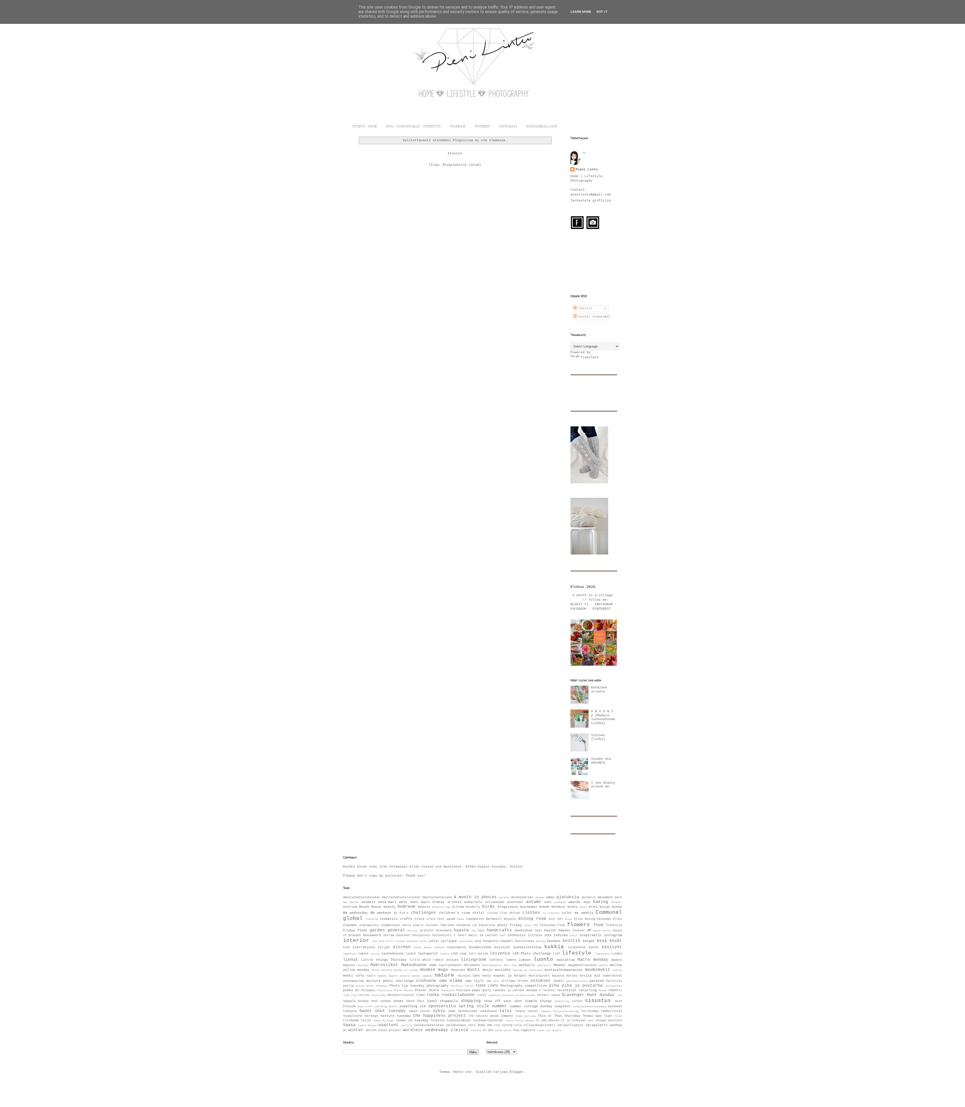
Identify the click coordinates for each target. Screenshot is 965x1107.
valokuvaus (456, 1025)
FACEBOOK (458, 126)
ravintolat (567, 990)
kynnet (594, 947)
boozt (583, 907)
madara (616, 960)
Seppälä (349, 1001)
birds (488, 906)
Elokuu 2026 (582, 587)
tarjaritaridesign (566, 1011)
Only (496, 981)
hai (474, 930)
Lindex (616, 953)
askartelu (473, 902)
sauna (555, 995)
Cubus (460, 919)
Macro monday (592, 960)
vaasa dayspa (367, 1025)
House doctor (602, 930)
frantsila (614, 925)
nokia (486, 976)
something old (412, 1006)
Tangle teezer (526, 1011)
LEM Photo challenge (532, 953)
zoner (541, 1030)
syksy (439, 1011)
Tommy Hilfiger (384, 1020)
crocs (419, 919)
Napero (393, 975)
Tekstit (584, 308)
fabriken (447, 925)
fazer (528, 925)
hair (481, 930)
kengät (589, 941)
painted (597, 981)
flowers (578, 925)
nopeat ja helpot (509, 976)
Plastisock (384, 990)
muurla (617, 970)
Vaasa (349, 1025)
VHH (489, 1025)
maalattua (566, 960)
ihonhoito (516, 935)
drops (568, 919)
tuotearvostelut (488, 1020)
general (396, 930)
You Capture (524, 1030)
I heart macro (465, 935)
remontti (615, 990)
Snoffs (393, 1006)
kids (346, 947)
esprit (418, 925)
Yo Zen (488, 1030)
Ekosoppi (604, 919)
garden (377, 930)
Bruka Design (599, 907)
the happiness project (439, 1016)
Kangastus (491, 941)
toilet (366, 1020)
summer (499, 1006)
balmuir (616, 902)
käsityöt (612, 947)
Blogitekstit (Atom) (462, 165)
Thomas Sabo (592, 1016)
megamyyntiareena (582, 965)
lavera (444, 953)
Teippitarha (352, 1016)
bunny (617, 907)
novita (586, 976)
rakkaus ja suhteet (508, 990)
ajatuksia (567, 897)
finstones (548, 925)
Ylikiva (476, 1030)
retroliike (378, 995)
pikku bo (351, 990)
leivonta (500, 953)
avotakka (560, 902)
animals (368, 902)
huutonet (403, 935)
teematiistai (611, 1011)
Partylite (614, 981)
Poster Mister (403, 990)
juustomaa (466, 941)
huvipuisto (421, 935)
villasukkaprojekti (539, 1025)
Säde (451, 1011)
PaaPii (559, 981)
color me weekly (577, 913)
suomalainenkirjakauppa (589, 1006)
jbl (374, 941)
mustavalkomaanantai (564, 970)
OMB (489, 981)
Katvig (540, 941)
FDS (536, 925)
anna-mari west (392, 902)
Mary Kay (510, 965)
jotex (423, 941)
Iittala (535, 935)
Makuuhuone (413, 965)
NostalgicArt (539, 976)
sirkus (577, 1001)
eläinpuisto (369, 925)
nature (444, 975)
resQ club (350, 995)
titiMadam (351, 1020)
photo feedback (377, 985)
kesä (602, 941)
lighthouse (602, 953)
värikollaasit (570, 1025)
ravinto (548, 990)
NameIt (382, 975)
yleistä (459, 1030)
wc (345, 1030)
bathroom (350, 907)
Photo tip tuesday (407, 986)
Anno (414, 902)
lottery (496, 960)
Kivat (417, 947)
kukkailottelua (527, 947)
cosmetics (389, 919)
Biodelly (473, 907)
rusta (481, 995)
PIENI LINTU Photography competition (511, 986)
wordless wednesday (425, 1030)
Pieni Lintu (586, 169)
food (598, 925)
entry (406, 925)
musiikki (503, 970)
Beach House (370, 907)
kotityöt (502, 947)
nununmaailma (353, 981)
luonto (543, 959)
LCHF (454, 953)
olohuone (426, 981)
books (572, 907)
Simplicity (562, 1001)
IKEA (547, 935)
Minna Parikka (382, 970)
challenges (423, 913)
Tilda (618, 1016)
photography (437, 986)
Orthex (523, 981)
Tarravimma (590, 1011)
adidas (539, 897)
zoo (548, 1030)
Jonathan (412, 941)
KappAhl (507, 941)
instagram (613, 935)
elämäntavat (390, 925)
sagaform (494, 995)
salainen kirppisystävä (518, 995)
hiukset (579, 930)
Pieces (469, 985)
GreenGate (444, 930)
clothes (531, 913)
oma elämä (450, 981)
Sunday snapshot (555, 1006)
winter (355, 1030)
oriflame (508, 981)
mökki (348, 976)
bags (587, 902)
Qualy (486, 990)
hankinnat (524, 930)
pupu (476, 990)
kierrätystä (364, 947)
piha (554, 985)
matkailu (527, 965)
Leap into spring (474, 953)
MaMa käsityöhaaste (445, 965)
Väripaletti (597, 1025)
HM (589, 930)
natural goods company (416, 975)
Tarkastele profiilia (590, 201)
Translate (590, 357)
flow (561, 925)
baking (600, 902)
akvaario (589, 897)
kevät (615, 941)
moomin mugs (434, 970)
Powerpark (448, 990)
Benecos (424, 907)
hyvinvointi (442, 935)
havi (538, 930)
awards (574, 902)
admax (550, 897)
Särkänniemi (467, 1011)
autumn (533, 902)
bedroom (406, 906)
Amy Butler (351, 902)
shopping (471, 1001)
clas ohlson (510, 913)
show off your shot (503, 1001)
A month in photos (475, 897)
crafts (406, 919)
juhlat (433, 941)
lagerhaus (350, 953)
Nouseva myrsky (564, 976)
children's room (454, 913)
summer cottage (524, 1006)
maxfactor (544, 965)
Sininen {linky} (598, 737)
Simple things (538, 1001)
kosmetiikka (480, 947)
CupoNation (475, 919)
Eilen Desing (584, 919)
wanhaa (616, 1025)
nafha (360, 976)
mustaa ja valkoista (528, 970)
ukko (591, 1020)
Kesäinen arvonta (599, 689)
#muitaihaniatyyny (437, 897)
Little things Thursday (384, 960)
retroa (363, 995)
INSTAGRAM (508, 126)
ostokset (540, 981)
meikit (603, 965)
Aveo (547, 902)
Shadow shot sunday (374, 1001)
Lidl (556, 953)
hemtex (564, 930)
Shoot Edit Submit (422, 1001)
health (550, 930)
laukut (411, 953)
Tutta (509, 1020)
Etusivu (455, 153)
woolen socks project (383, 1030)
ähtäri (556, 1030)
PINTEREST (482, 126)
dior (552, 919)
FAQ (474, 925)
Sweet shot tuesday (382, 1011)
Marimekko (472, 965)
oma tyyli (474, 981)
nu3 (597, 976)
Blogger (517, 1072)
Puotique (463, 990)
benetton (438, 907)
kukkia (554, 947)
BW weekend (380, 913)
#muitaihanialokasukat (361, 897)
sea (619, 995)
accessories (522, 897)
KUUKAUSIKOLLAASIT (541, 126)
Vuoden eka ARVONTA (601, 761)
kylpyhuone (577, 947)
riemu (420, 995)
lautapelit (428, 953)
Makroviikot (384, 965)
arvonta (454, 902)
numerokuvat (612, 976)
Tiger (608, 1016)
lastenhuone (392, 953)
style (482, 1006)
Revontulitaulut (401, 995)
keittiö (571, 941)
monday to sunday (406, 970)
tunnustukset (459, 1020)
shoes (398, 1001)
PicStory (457, 985)
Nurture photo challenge (390, 981)
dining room (532, 919)
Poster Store (427, 990)
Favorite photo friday (500, 925)
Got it (602, 12)
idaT (503, 935)
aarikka (504, 897)
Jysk (477, 941)
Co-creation (551, 913)
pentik (360, 985)
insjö (573, 935)
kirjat (384, 947)
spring (466, 1006)
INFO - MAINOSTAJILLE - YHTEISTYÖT (413, 126)
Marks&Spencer (492, 965)
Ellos (617, 919)
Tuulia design (524, 1020)
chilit (478, 913)
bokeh (544, 907)
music (487, 970)
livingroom (473, 960)
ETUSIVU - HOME (365, 126)
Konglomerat (456, 947)
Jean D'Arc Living (391, 941)
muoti (473, 970)
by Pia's (401, 913)
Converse (372, 919)
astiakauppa (494, 902)
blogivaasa (508, 907)
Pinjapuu (368, 990)
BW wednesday (355, 913)
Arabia (438, 902)
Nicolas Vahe (469, 976)
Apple (425, 902)
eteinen (432, 925)
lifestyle (576, 953)
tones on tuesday (412, 1020)
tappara (546, 1011)
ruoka (433, 995)
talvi (505, 1011)
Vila (517, 1025)
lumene (511, 960)
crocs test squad (440, 919)
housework (372, 935)
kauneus (554, 941)
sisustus (598, 1000)
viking (507, 1025)
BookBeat (558, 907)
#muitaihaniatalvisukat (401, 897)
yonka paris (503, 1030)
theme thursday (525, 1016)
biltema (458, 907)
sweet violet (419, 1011)
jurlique (449, 941)
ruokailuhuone (458, 995)
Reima (602, 990)
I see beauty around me (603, 785)
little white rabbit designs (434, 960)
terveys (371, 1016)
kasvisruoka (524, 941)
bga (448, 907)
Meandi (560, 965)
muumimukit (597, 970)
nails (371, 976)
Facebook (463, 925)
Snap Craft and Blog (372, 1006)
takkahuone (488, 1011)
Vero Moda (476, 1025)
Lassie (375, 953)
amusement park (609, 897)
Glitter (413, 930)
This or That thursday (559, 1016)
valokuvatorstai (429, 1025)
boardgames (528, 907)
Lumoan (525, 960)
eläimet (350, 925)
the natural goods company (491, 1016)
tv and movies (547, 1020)
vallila (406, 1025)
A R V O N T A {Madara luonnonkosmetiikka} (603, 717)
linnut (350, 960)
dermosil (494, 919)
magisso (349, 965)
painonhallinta (577, 981)
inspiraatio (591, 935)
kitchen (402, 947)
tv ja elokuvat (573, 1020)
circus (492, 913)
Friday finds (355, 930)
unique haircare (609, 1020)
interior (356, 940)
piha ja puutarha (582, 985)
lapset (363, 953)
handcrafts (499, 930)
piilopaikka (613, 985)
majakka (363, 965)
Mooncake (458, 970)
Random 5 (533, 990)
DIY (560, 919)
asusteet (515, 902)
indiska (561, 935)
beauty (389, 907)
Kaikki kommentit (593, 317)
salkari (543, 995)
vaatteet (388, 1025)
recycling (588, 990)
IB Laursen (488, 935)
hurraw (388, 935)
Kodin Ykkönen (434, 947)
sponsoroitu (442, 1006)
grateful (427, 930)
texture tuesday (395, 1016)
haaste (461, 930)
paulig (348, 986)
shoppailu (449, 1001)
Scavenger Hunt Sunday (588, 995)
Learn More (580, 12)
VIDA (497, 1025)
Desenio (510, 919)
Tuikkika (438, 1020)
